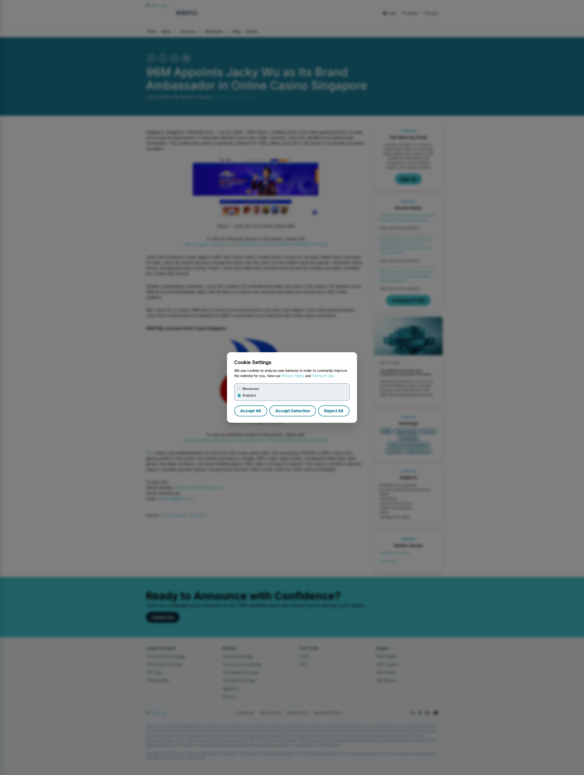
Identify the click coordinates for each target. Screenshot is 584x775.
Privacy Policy (293, 376)
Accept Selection (292, 410)
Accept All (250, 410)
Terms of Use (323, 376)
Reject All (333, 410)
